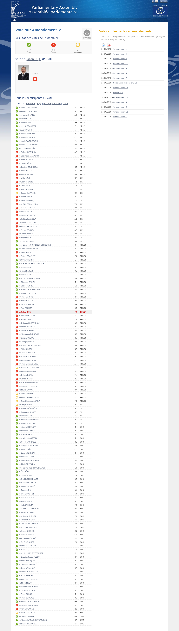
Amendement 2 (120, 59)
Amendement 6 (120, 54)
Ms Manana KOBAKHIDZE (29, 602)
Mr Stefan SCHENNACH (28, 590)
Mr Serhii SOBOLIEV (26, 304)
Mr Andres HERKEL (26, 275)
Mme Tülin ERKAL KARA (28, 204)
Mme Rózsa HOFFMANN (28, 382)
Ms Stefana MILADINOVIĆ (28, 605)
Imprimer (87, 38)
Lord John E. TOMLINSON (29, 509)
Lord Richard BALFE (26, 241)
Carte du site (15, 1)
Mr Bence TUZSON (26, 379)
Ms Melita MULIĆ (25, 583)
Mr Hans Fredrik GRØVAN (28, 249)
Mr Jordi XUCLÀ (25, 119)
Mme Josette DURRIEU (27, 516)
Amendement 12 (120, 112)
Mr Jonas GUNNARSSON (28, 572)
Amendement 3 (120, 107)
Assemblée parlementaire (45, 10)
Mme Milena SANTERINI (28, 438)
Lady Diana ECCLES (27, 208)
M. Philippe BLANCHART (28, 446)
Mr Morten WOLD (25, 197)
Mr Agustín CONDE (26, 319)
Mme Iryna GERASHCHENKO (30, 345)
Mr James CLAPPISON (27, 193)
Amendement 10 (120, 97)
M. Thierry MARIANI (26, 331)
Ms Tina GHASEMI (26, 271)
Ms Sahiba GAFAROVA (27, 219)
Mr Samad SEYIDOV (26, 230)
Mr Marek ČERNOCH (27, 137)
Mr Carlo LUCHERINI (27, 453)
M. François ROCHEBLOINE (29, 290)
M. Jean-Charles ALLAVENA (29, 401)
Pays (39, 103)
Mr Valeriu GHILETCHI (27, 293)
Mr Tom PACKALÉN (26, 189)
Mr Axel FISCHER (25, 308)
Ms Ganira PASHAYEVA (28, 226)
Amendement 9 (120, 68)
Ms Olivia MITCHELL (26, 260)
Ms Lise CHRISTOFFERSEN (29, 579)
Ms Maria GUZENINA (27, 464)
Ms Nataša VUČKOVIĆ (27, 538)
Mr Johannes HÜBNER (27, 412)
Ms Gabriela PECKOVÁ (27, 360)
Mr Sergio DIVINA (25, 405)
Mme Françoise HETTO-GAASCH (31, 264)
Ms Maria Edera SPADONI (28, 420)
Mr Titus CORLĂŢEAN (27, 561)
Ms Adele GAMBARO (27, 134)
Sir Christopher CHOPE (27, 223)
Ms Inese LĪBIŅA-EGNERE (29, 397)
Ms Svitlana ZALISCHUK (28, 386)
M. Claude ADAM (25, 475)
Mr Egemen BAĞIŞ (26, 182)
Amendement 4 (120, 73)
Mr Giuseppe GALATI (27, 282)
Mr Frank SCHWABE (26, 598)
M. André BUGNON (26, 160)
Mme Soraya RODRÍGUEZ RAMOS (32, 468)
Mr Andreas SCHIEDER (27, 546)
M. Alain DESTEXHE (26, 171)
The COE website (160, 10)
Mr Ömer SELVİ (24, 186)
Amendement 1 (120, 49)
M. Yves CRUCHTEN (27, 494)
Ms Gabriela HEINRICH (27, 483)
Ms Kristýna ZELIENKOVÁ (28, 167)
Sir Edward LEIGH (25, 212)
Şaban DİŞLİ (33, 59)
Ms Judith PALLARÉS (27, 149)
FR (156, 1)
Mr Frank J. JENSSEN (27, 353)
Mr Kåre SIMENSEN (26, 609)
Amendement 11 (120, 63)
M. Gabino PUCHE (26, 286)
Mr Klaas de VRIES (26, 576)
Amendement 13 (120, 88)
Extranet (163, 1)
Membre (30, 103)
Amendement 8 (120, 102)
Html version (103, 44)
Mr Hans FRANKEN (26, 394)
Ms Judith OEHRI (25, 130)
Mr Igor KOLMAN (25, 123)
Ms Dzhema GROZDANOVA (29, 323)
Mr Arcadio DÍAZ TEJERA (28, 587)
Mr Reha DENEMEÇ (26, 200)
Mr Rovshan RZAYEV (27, 316)
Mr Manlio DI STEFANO (27, 423)
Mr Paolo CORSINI (26, 594)
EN (153, 1)
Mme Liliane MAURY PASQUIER (31, 553)
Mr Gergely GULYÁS (26, 338)
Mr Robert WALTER (26, 234)
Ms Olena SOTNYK (26, 174)
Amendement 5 (120, 117)
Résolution (118, 92)
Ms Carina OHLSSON (27, 531)
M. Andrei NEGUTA (26, 505)
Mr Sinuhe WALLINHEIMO (29, 368)
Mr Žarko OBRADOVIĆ (27, 613)
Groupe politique (52, 103)
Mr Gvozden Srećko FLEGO (29, 557)
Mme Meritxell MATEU (27, 115)
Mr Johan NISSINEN (26, 416)
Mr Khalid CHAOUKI (26, 434)
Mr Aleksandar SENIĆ (27, 486)
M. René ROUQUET (26, 542)
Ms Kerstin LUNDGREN (28, 111)
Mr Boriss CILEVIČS (26, 498)
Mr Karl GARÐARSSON (27, 126)
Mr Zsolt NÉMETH (25, 252)
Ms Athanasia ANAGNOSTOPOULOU (33, 620)
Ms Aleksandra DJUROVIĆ (29, 334)
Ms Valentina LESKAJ (27, 457)
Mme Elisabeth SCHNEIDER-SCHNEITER (35, 245)
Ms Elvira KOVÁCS (26, 301)
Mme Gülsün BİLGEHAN (28, 527)
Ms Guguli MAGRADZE (27, 442)
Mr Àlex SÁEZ (24, 472)
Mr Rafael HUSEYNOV (27, 152)
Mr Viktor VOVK (24, 178)
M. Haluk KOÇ (24, 550)
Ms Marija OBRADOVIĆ (27, 371)
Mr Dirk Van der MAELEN (28, 524)
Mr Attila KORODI (25, 349)
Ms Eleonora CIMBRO (27, 431)
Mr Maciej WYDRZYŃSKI (28, 141)
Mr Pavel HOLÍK (25, 449)
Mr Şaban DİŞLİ (25, 312)
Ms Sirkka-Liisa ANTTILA (28, 108)
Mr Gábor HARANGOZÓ (28, 564)
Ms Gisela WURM (25, 501)
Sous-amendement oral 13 (125, 83)
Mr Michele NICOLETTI (27, 427)
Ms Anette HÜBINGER (27, 327)
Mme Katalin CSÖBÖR (27, 357)
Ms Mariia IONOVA (26, 390)
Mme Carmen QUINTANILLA (29, 278)
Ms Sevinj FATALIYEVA (27, 215)
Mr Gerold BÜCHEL (26, 163)
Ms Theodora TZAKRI (27, 616)
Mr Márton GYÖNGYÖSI (28, 408)
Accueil (14, 20)
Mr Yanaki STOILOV (26, 512)
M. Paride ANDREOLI (27, 520)
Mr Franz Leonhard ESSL (28, 364)
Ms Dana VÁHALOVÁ (27, 568)
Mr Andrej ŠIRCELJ (26, 267)
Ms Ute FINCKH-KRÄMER (28, 479)
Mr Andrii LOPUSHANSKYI (29, 145)
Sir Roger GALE (25, 238)
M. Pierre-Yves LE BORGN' (29, 461)
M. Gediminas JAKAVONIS (29, 156)
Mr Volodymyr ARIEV (26, 342)
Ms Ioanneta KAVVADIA (27, 624)
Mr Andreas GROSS (26, 535)
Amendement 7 (120, 78)
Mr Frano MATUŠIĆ (26, 297)
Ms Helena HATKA (26, 375)
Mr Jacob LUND (25, 490)
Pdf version (108, 44)
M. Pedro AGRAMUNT (27, 256)
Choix (65, 103)
